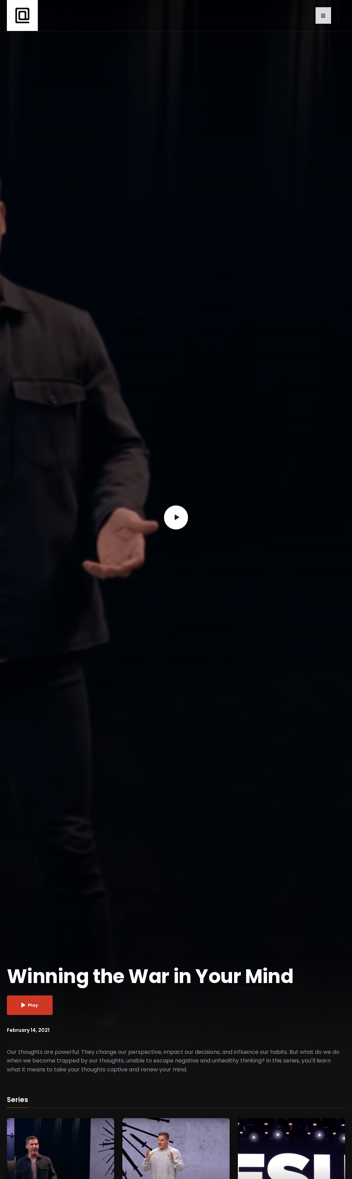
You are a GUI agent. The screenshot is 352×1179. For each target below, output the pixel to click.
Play (33, 1005)
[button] (323, 15)
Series (17, 1099)
